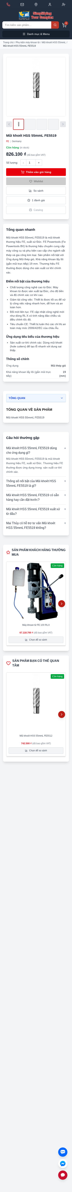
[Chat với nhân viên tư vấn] (62, 1175)
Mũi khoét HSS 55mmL (54, 42)
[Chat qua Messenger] (62, 1163)
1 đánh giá (38, 200)
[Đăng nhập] (50, 4)
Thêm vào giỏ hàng (38, 172)
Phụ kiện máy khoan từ (28, 42)
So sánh (38, 190)
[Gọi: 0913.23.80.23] (8, 4)
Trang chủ (8, 42)
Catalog (38, 209)
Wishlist (38, 181)
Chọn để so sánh (38, 639)
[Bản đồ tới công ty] (36, 4)
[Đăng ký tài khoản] (64, 4)
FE (7, 141)
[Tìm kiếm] (55, 25)
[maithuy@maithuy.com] (22, 4)
